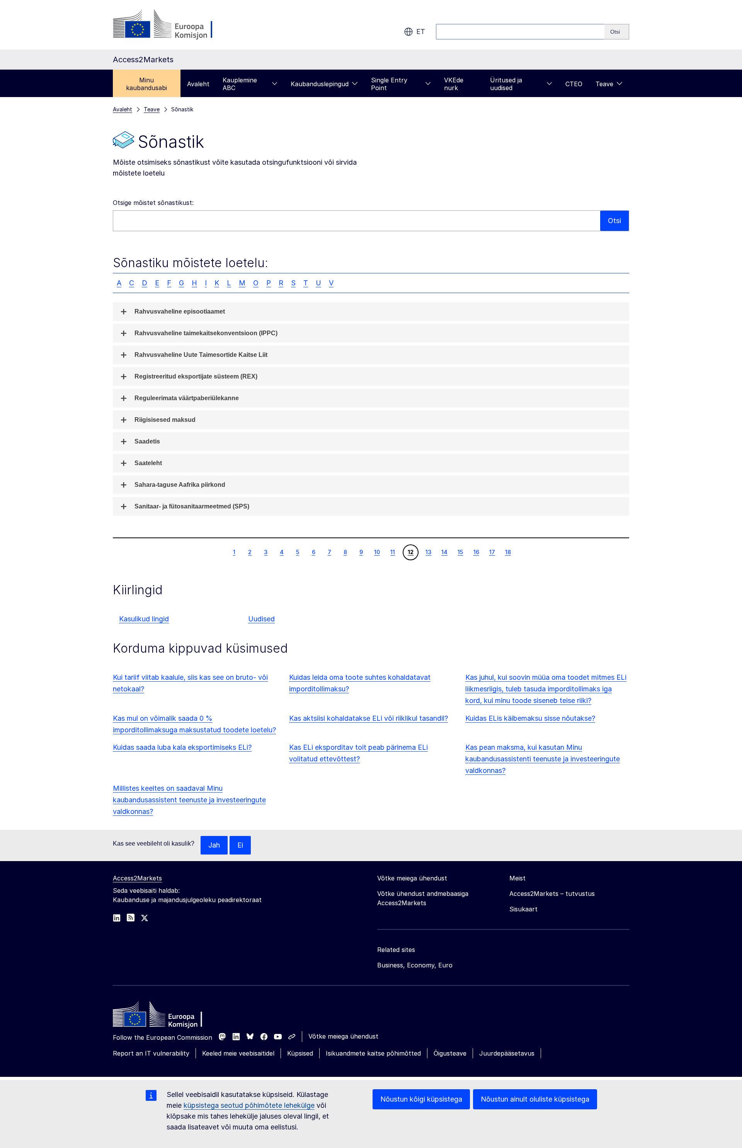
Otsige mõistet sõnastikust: (153, 202)
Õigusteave (450, 1053)
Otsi (614, 221)
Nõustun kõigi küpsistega (421, 1099)
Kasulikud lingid (144, 619)
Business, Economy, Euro (415, 965)
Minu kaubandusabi (146, 84)
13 (428, 551)
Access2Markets (137, 878)
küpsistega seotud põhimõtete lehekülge (249, 1105)
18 (508, 551)
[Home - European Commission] (169, 1016)
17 (492, 551)
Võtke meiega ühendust (343, 1036)
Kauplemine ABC (240, 84)
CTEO (573, 84)
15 (460, 551)
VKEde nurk (453, 84)
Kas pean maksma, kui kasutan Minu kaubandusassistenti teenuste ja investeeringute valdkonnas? (542, 758)
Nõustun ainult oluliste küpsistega (535, 1099)
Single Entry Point (389, 84)
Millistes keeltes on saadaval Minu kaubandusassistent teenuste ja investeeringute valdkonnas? (189, 799)
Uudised (261, 619)
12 (410, 551)
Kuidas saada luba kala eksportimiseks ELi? (182, 747)
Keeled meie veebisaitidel (238, 1053)
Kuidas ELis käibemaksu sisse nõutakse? (530, 718)
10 (377, 551)
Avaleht (198, 84)
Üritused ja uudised (506, 84)
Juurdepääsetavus (506, 1053)
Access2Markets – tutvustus (552, 893)
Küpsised (300, 1053)
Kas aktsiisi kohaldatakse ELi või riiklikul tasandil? (368, 718)
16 (476, 551)
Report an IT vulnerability (151, 1053)
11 (392, 551)
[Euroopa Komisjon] (175, 24)
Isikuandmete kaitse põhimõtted (373, 1053)
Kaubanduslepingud (320, 84)
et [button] (420, 31)
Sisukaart (523, 909)
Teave (604, 84)
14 (444, 551)
